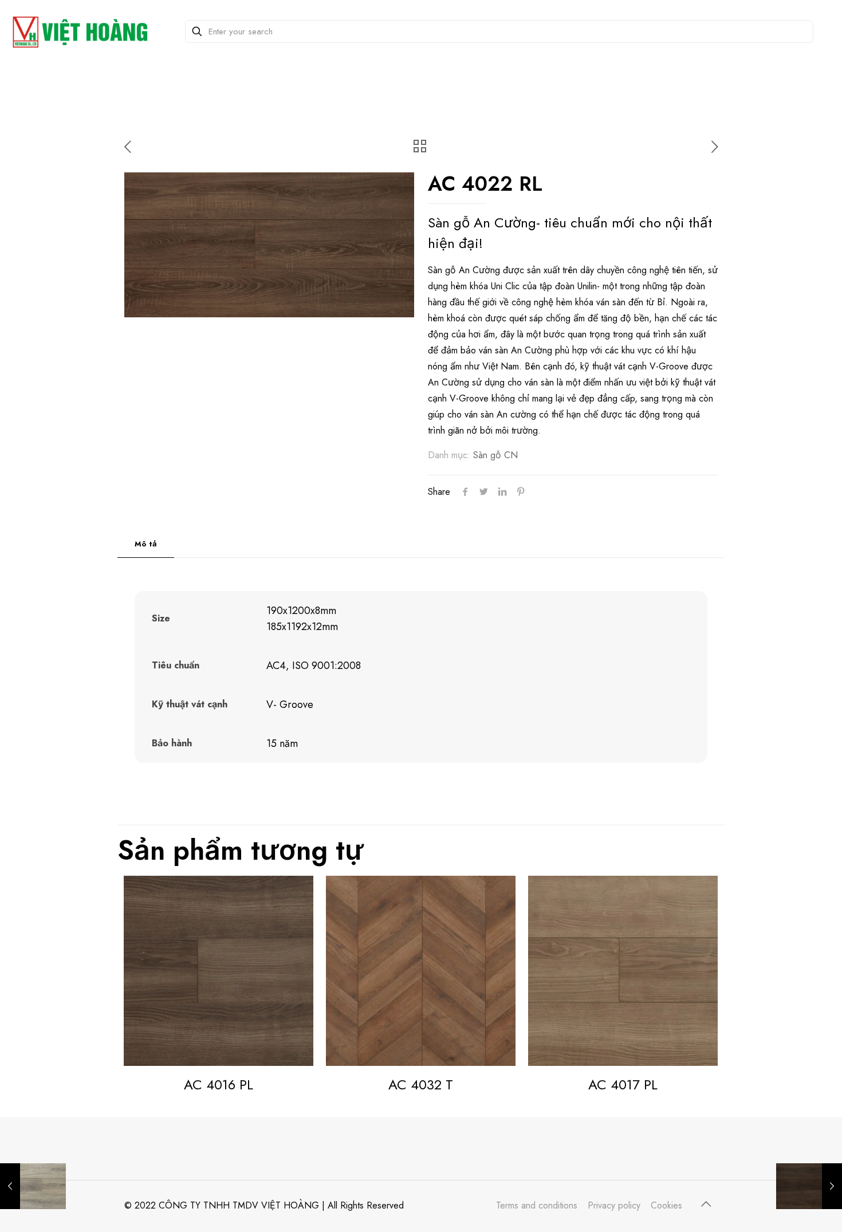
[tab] (145, 544)
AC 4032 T (420, 1084)
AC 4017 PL (623, 1084)
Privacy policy (614, 1205)
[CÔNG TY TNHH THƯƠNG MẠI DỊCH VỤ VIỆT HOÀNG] (82, 31)
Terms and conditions (536, 1205)
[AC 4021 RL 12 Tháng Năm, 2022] (809, 1186)
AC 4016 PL (218, 1084)
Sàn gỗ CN (495, 455)
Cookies (666, 1205)
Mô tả (146, 543)
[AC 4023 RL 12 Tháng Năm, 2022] (33, 1186)
